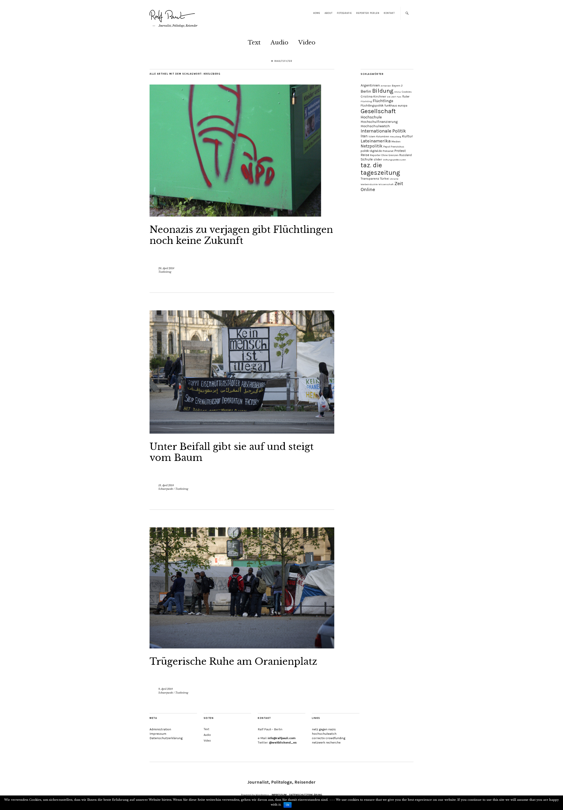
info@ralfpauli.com (282, 738)
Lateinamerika (376, 141)
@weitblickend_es (283, 742)
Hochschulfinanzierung (379, 122)
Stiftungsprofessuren (394, 159)
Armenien (386, 85)
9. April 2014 (165, 688)
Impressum (158, 734)
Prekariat (388, 151)
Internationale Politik (383, 131)
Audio (279, 42)
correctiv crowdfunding (328, 738)
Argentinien (370, 85)
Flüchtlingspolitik (372, 105)
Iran (364, 136)
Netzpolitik (371, 146)
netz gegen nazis (324, 729)
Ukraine (394, 178)
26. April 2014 (166, 268)
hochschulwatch (324, 734)
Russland (405, 155)
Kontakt (389, 13)
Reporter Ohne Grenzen (384, 155)
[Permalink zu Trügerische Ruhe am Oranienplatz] (242, 647)
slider (378, 159)
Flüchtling (366, 101)
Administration (160, 729)
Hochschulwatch (375, 126)
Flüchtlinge (383, 100)
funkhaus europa (395, 105)
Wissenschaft (385, 184)
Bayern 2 (397, 85)
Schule (367, 159)
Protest (400, 151)
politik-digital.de (371, 151)
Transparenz (370, 178)
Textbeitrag (164, 271)
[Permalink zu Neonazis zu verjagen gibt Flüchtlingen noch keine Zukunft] (235, 215)
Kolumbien (382, 136)
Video (306, 42)
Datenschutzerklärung (166, 738)
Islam (372, 136)
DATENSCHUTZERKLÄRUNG (305, 794)
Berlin (366, 91)
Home (316, 13)
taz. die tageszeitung (380, 168)
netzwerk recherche (326, 742)
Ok (287, 804)
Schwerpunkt (165, 488)
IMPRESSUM (279, 794)
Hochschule (371, 117)
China (397, 91)
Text (254, 42)
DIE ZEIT (391, 96)
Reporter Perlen (367, 13)
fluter (405, 96)
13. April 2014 (166, 485)
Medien (395, 141)
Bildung (382, 90)
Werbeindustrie (369, 184)
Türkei (384, 178)
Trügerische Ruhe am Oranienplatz (233, 661)
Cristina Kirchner (373, 96)
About (329, 13)
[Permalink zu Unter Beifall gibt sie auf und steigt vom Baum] (242, 432)
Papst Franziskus (393, 146)
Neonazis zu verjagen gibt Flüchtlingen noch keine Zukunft (241, 235)
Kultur (407, 136)
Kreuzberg (395, 136)
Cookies (407, 91)
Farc (399, 96)
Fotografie (344, 13)
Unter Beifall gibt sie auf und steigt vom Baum (232, 452)
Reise (365, 155)
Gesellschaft (378, 111)
